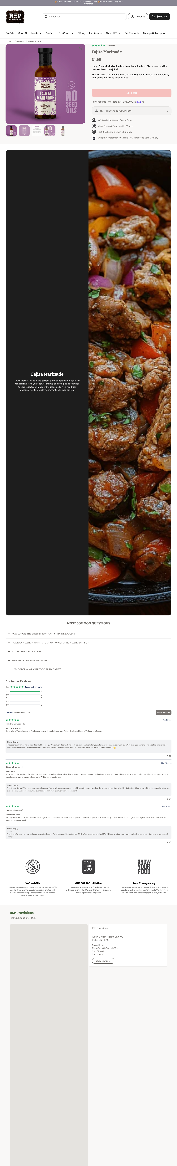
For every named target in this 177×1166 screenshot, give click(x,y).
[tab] (128, 928)
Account (140, 16)
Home (8, 41)
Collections (19, 41)
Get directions (103, 961)
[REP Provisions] (15, 17)
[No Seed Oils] (33, 867)
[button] (131, 111)
